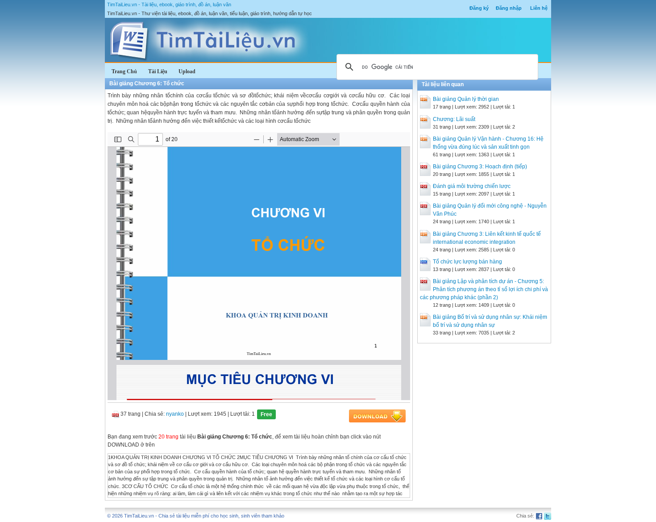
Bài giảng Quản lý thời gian (466, 99)
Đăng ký (479, 8)
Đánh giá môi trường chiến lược (472, 186)
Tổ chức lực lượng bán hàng (467, 262)
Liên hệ (539, 8)
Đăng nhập (509, 8)
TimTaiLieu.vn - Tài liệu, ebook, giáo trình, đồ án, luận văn (169, 4)
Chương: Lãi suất (454, 119)
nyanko (175, 414)
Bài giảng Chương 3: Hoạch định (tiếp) (480, 166)
